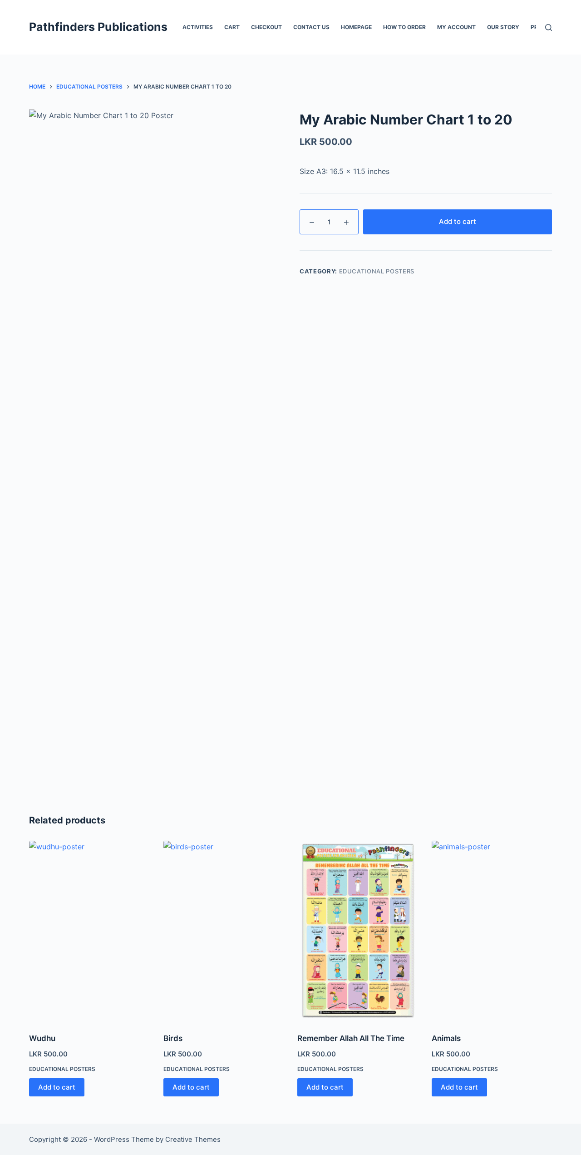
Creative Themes (193, 1139)
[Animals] (492, 931)
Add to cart (457, 221)
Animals (446, 1038)
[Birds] (223, 931)
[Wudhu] (89, 931)
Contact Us (311, 27)
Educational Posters (376, 271)
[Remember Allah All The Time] (357, 931)
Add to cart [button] (56, 1087)
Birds (172, 1038)
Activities (197, 27)
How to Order (404, 27)
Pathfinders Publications (98, 27)
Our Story (503, 27)
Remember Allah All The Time (350, 1038)
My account (456, 27)
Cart (232, 27)
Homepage (356, 27)
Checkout (266, 27)
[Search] (548, 27)
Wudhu (42, 1038)
